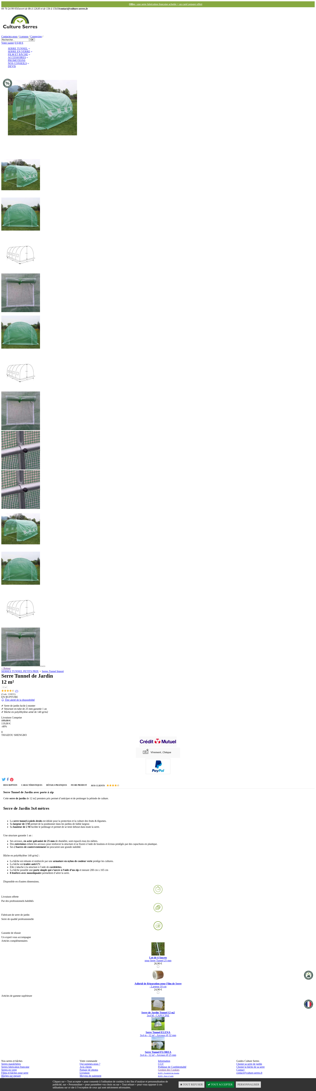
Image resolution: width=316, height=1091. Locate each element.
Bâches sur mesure (11, 1075)
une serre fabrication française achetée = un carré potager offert (158, 4)
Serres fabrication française (15, 1066)
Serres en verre (9, 1069)
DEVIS (12, 66)
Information (164, 1061)
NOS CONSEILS (17, 63)
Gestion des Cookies (168, 1069)
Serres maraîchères (11, 1064)
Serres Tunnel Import (53, 671)
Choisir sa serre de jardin (249, 1064)
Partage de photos (89, 1069)
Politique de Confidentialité (172, 1066)
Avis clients (86, 1066)
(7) (16, 691)
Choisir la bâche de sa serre (250, 1066)
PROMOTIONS (16, 60)
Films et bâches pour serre (14, 1072)
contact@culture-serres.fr (249, 1072)
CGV (161, 1064)
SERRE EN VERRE (19, 51)
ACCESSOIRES (17, 57)
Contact (240, 1069)
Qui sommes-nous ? (90, 1064)
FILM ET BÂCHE (18, 54)
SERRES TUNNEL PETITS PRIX (20, 671)
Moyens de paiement (90, 1075)
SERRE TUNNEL (18, 48)
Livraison (85, 1072)
